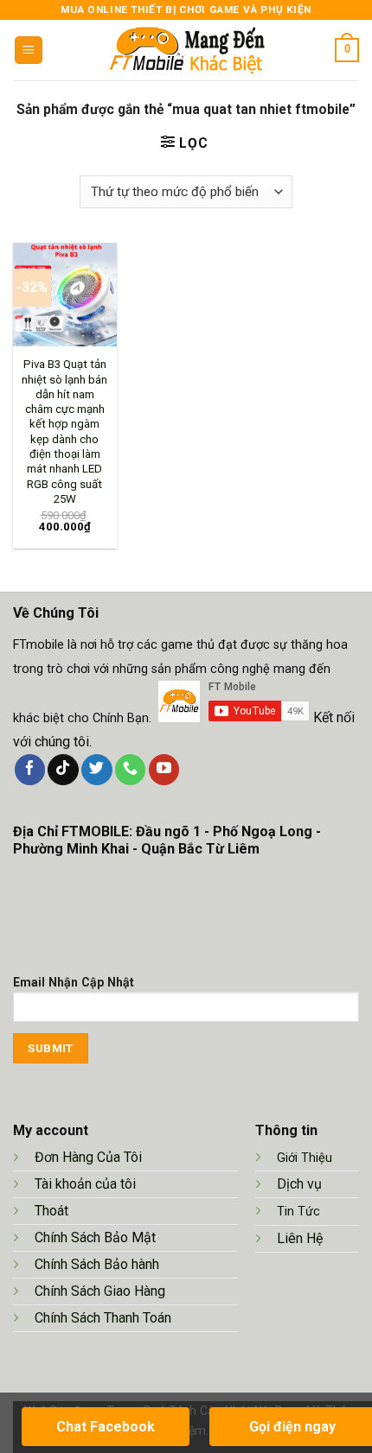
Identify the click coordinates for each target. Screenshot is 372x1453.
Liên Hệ (301, 1238)
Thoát (51, 1210)
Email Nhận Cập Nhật (73, 982)
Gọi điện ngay (292, 1426)
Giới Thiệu (304, 1158)
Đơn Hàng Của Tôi (88, 1157)
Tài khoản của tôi (85, 1184)
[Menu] (28, 50)
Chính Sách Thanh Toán (103, 1318)
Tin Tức (298, 1211)
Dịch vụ (299, 1184)
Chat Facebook (105, 1426)
